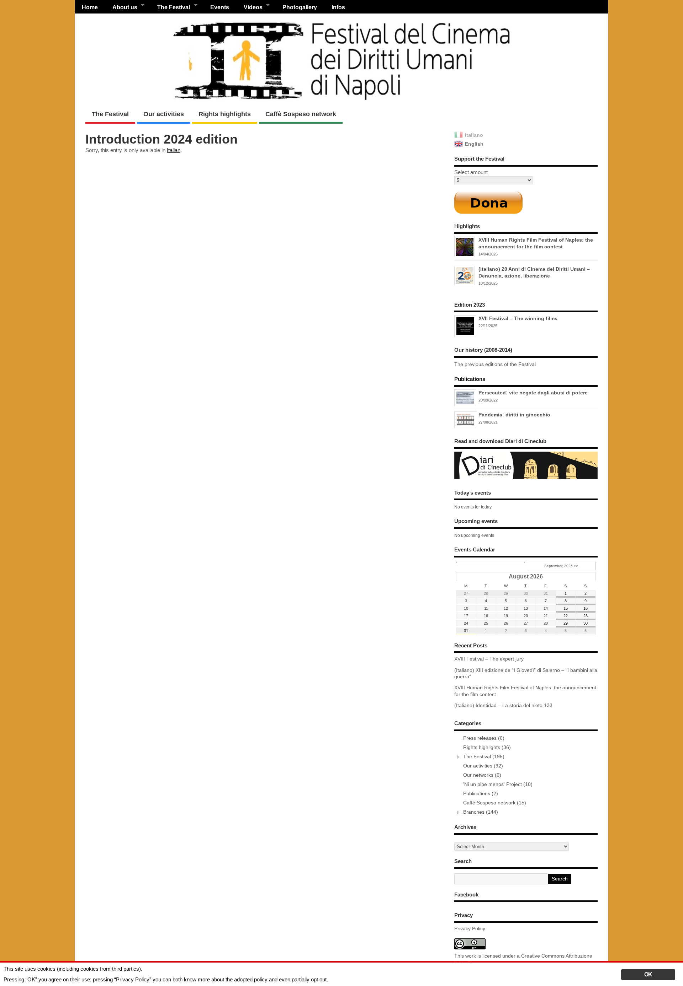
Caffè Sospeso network (300, 114)
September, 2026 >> (561, 566)
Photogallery (299, 7)
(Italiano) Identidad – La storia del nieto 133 (503, 705)
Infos (338, 7)
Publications (469, 379)
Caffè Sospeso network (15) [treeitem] (494, 802)
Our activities (163, 114)
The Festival (110, 114)
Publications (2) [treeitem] (480, 793)
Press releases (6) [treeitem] (483, 738)
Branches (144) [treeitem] (480, 812)
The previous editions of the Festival (495, 364)
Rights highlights (224, 114)
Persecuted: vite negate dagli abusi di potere (533, 392)
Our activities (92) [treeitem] (483, 766)
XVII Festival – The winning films (517, 318)
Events (219, 7)
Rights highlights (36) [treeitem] (487, 747)
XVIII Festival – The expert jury (489, 659)
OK (648, 974)
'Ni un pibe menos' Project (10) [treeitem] (498, 784)
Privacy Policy (469, 928)
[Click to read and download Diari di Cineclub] (526, 478)
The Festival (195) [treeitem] (483, 756)
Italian (173, 150)
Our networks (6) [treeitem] (482, 775)
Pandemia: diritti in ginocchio (514, 414)
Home (90, 7)
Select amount (471, 172)
